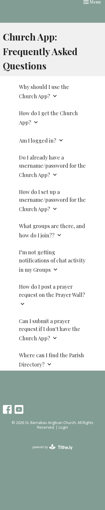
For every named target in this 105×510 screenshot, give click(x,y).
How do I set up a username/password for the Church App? (52, 200)
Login (63, 427)
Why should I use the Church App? (44, 91)
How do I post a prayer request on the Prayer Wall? (52, 295)
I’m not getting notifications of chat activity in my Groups (52, 261)
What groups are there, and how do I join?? (52, 230)
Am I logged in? (41, 140)
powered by (49, 452)
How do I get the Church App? (48, 118)
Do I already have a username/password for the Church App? (52, 166)
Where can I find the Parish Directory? (51, 360)
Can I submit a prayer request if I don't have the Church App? (49, 330)
